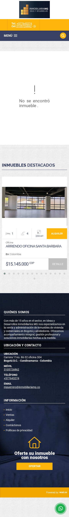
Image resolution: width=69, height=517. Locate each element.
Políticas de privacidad (19, 430)
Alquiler (10, 420)
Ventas (10, 414)
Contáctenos (13, 425)
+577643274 (24, 23)
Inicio (9, 409)
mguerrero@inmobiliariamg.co (22, 387)
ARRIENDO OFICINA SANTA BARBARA (33, 246)
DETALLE (57, 264)
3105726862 (24, 26)
